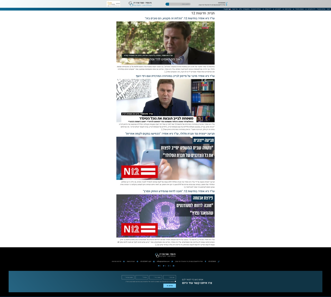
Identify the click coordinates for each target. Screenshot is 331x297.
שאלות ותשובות (256, 9)
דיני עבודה (268, 9)
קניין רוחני (288, 9)
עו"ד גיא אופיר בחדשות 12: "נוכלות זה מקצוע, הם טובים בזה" (180, 18)
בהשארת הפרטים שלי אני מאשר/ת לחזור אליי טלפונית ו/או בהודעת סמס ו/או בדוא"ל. (149, 281)
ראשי (328, 9)
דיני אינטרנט (311, 9)
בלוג (240, 9)
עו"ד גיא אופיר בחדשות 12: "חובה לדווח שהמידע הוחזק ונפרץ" (179, 191)
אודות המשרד (321, 9)
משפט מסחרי (299, 9)
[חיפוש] (167, 4)
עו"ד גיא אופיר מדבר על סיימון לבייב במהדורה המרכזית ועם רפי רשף (175, 76)
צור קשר (234, 9)
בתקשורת (246, 9)
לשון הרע (278, 9)
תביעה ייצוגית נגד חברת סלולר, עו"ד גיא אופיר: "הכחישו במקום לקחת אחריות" (170, 134)
